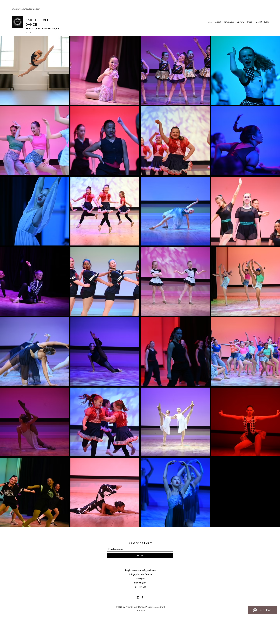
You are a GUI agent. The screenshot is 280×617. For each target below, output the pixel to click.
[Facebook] (142, 597)
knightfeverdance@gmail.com (26, 9)
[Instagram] (137, 597)
